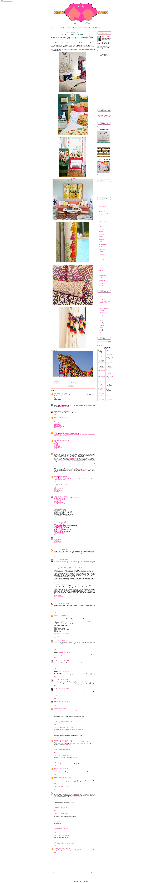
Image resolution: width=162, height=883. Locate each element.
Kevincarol (56, 792)
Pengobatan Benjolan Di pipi (59, 501)
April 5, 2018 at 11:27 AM (64, 440)
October (101, 310)
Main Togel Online (57, 485)
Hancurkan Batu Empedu (58, 502)
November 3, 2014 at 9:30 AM (62, 393)
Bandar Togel (56, 487)
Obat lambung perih (57, 500)
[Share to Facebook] (72, 386)
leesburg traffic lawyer (67, 744)
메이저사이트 (56, 755)
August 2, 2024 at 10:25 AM (61, 708)
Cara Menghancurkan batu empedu (60, 498)
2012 (100, 329)
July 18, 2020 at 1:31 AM (68, 537)
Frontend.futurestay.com (58, 693)
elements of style (102, 228)
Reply (55, 400)
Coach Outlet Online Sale (60, 517)
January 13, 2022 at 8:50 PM (64, 660)
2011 (100, 330)
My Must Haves (102, 304)
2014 (100, 296)
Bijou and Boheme (102, 211)
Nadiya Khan (56, 559)
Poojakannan (56, 848)
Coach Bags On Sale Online (60, 520)
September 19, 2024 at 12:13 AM (66, 740)
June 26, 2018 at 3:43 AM (64, 476)
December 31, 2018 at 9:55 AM (63, 496)
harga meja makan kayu (58, 544)
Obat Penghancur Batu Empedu (59, 503)
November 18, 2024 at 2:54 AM (64, 762)
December (102, 298)
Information (56, 609)
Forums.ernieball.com (58, 608)
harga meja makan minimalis (59, 543)
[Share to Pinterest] (73, 386)
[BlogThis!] (69, 386)
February (101, 323)
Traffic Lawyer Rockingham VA (59, 772)
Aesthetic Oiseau (102, 204)
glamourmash (101, 231)
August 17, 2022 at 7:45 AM (64, 671)
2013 (100, 327)
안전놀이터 (56, 813)
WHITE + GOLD (101, 285)
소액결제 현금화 (57, 821)
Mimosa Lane (101, 251)
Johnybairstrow (57, 777)
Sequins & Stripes (102, 262)
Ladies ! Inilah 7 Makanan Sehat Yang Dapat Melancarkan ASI (65, 478)
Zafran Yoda (56, 660)
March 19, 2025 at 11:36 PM (65, 821)
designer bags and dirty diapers (104, 224)
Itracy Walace (56, 688)
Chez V (100, 216)
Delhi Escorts (56, 561)
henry (55, 708)
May (101, 318)
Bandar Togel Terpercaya (58, 488)
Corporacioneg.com (57, 646)
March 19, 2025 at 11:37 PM (65, 828)
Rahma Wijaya (56, 440)
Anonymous (56, 549)
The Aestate (101, 270)
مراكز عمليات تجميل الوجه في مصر (78, 683)
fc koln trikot (56, 453)
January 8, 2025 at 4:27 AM (63, 768)
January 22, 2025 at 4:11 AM (64, 786)
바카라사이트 (56, 835)
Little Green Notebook (102, 244)
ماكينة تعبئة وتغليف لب (82, 673)
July (101, 315)
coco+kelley (101, 219)
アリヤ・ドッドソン (57, 727)
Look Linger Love (101, 246)
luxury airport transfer (63, 703)
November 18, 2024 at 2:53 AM (64, 749)
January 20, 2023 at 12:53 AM (64, 701)
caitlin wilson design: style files (104, 213)
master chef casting (57, 555)
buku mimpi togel (57, 446)
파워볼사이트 (56, 762)
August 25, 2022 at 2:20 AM (64, 688)
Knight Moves (101, 239)
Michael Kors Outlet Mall (60, 513)
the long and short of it (103, 277)
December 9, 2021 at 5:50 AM (64, 652)
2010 (100, 332)
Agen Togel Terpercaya (58, 490)
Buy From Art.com (109, 354)
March (101, 322)
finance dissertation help (82, 654)
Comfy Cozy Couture (102, 221)
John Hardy (56, 701)
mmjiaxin (55, 417)
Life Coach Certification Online (61, 532)
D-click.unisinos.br (57, 696)
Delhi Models (56, 597)
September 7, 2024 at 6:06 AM (66, 721)
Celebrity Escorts (57, 598)
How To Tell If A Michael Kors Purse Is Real (63, 511)
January (101, 325)
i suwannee (101, 236)
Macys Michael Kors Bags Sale (61, 524)
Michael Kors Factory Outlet (60, 509)
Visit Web (55, 610)
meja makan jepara (57, 539)
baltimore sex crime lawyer (61, 781)
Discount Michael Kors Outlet (60, 522)
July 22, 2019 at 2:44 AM (62, 508)
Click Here (55, 665)
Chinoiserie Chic (101, 218)
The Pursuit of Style (102, 282)
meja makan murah (57, 545)
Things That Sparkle (102, 283)
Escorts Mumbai (57, 599)
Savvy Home (101, 261)
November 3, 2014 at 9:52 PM (65, 411)
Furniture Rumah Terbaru (59, 537)
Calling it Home (101, 214)
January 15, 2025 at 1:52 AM (65, 777)
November (102, 299)
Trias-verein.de (56, 664)
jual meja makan (57, 540)
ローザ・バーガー (57, 714)
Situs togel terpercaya (58, 491)
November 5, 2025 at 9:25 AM (64, 848)
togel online (56, 444)
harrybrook (56, 768)
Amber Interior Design (102, 206)
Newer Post (53, 872)
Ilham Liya (56, 640)
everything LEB (101, 229)
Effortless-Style (101, 226)
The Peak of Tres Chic (102, 278)
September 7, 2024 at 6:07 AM (67, 727)
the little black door (102, 275)
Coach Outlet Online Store (73, 458)
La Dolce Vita (101, 241)
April (101, 320)
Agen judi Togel (56, 489)
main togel (55, 448)
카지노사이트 (56, 749)
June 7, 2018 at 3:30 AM (63, 453)
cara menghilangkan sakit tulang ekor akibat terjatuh (79, 434)
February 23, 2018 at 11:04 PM (65, 432)
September (102, 312)
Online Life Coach (58, 530)
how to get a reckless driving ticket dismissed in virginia (68, 710)
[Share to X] (71, 386)
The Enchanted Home (102, 273)
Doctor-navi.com (57, 694)
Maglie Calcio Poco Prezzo (61, 459)
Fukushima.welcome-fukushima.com (60, 695)
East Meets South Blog (64, 406)
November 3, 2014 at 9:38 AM (65, 404)
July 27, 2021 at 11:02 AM (63, 615)
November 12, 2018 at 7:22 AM (64, 484)
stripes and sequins (102, 268)
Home (73, 872)
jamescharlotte (56, 740)
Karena (55, 393)
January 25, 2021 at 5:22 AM (64, 549)
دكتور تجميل (56, 679)
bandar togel (56, 442)
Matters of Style (102, 249)
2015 (100, 295)
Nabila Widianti (57, 476)
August (101, 313)
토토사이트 (56, 807)
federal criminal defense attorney (76, 796)
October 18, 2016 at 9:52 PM (63, 417)
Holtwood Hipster (102, 234)
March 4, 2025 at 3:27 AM (63, 792)
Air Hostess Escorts (57, 595)
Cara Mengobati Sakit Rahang (59, 499)
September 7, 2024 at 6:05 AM (66, 714)
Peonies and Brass (102, 257)
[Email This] (68, 386)
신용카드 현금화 (57, 828)
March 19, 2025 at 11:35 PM (63, 807)
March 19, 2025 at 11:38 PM (64, 842)
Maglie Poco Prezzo (74, 459)
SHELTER (100, 264)
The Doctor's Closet (102, 272)
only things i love (102, 256)
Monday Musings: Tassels (104, 308)
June (101, 317)
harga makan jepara (57, 542)
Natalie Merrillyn (102, 252)
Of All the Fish (101, 254)
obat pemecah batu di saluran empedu (61, 434)
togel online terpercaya (58, 445)
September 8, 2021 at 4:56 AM (63, 640)
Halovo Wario (56, 603)
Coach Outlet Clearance (59, 528)
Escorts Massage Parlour (58, 596)
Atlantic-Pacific (101, 208)
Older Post (93, 872)
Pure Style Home (102, 259)
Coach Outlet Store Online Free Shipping (63, 515)
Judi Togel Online (57, 486)
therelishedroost (57, 411)
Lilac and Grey (101, 242)
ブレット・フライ (57, 721)
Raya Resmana (56, 432)
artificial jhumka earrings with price (79, 850)
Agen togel (56, 443)
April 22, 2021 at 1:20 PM (63, 559)
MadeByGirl (101, 247)
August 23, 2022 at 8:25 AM (63, 679)
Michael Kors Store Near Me (60, 526)
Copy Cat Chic (101, 223)
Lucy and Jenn (56, 404)
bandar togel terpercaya (58, 447)
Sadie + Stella (106, 36)
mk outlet (55, 508)
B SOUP (100, 209)
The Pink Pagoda (102, 280)
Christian (55, 496)
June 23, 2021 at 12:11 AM (64, 603)
